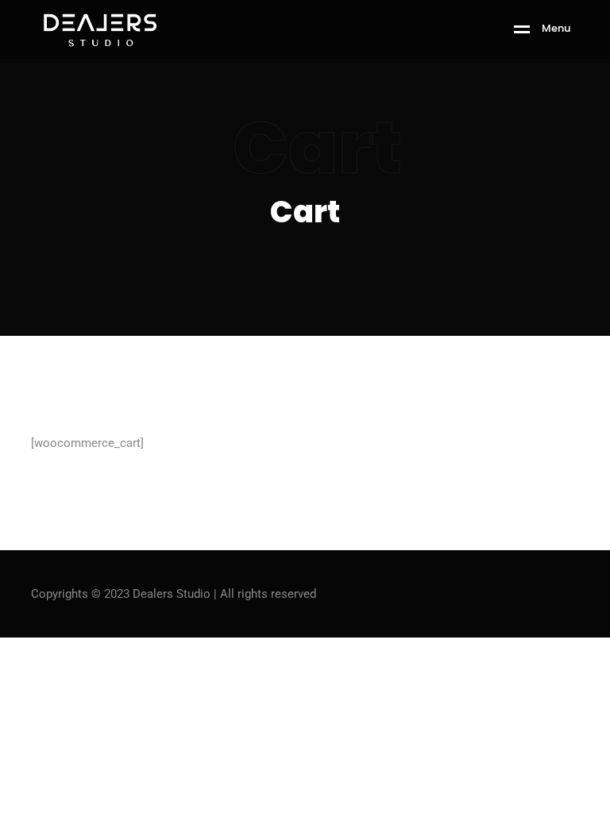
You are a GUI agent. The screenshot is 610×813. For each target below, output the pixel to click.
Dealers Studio (171, 594)
